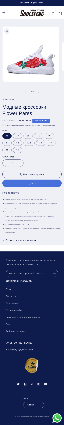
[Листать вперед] (38, 91)
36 (7, 136)
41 (7, 143)
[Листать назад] (25, 91)
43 (40, 143)
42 (17, 143)
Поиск (9, 289)
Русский (30, 405)
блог (8, 324)
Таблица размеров (16, 331)
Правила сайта (14, 310)
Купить (32, 183)
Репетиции (12, 303)
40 (49, 136)
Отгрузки (11, 296)
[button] (3, 13)
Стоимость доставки (11, 125)
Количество (8, 157)
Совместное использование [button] (21, 240)
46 (17, 150)
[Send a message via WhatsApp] (57, 418)
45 (7, 150)
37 (17, 136)
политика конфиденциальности (23, 317)
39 (38, 136)
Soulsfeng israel (26, 416)
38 (28, 136)
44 (51, 143)
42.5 (29, 143)
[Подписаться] (54, 273)
